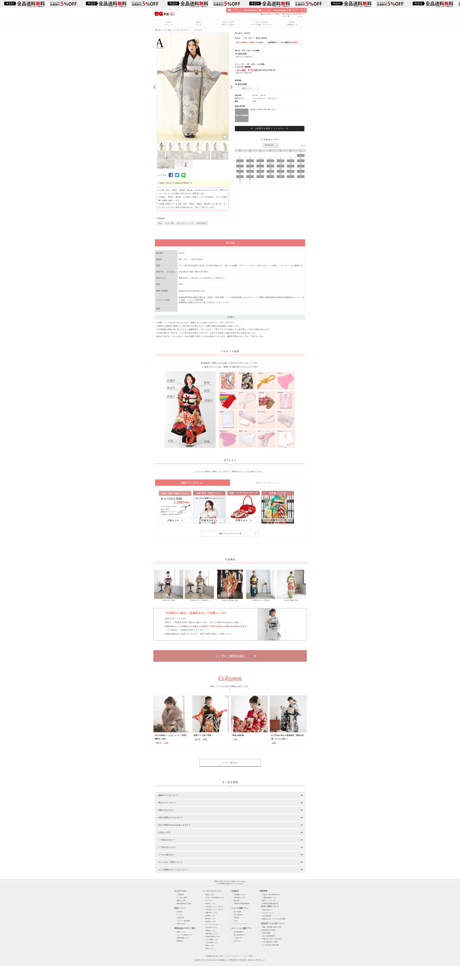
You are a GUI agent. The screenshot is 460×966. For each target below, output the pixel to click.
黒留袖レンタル (210, 918)
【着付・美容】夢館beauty (271, 894)
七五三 (236, 921)
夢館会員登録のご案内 (184, 903)
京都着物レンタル (239, 894)
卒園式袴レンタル (211, 912)
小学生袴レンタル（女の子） (214, 906)
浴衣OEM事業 (266, 916)
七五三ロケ (237, 941)
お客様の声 (180, 918)
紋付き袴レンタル (211, 927)
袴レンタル (209, 900)
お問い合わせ (181, 924)
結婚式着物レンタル (183, 938)
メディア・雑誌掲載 (183, 921)
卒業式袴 (237, 918)
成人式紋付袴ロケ (239, 935)
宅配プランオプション (192, 482)
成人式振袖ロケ (239, 932)
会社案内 (180, 912)
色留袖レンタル (210, 921)
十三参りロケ (238, 938)
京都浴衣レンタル (239, 897)
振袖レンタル (161, 30)
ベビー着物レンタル (211, 939)
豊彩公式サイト (267, 910)
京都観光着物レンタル (269, 897)
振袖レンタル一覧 (173, 30)
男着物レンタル (210, 930)
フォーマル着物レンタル (185, 935)
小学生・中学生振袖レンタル (214, 897)
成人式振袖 (237, 912)
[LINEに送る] (183, 177)
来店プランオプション (267, 482)
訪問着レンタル (210, 915)
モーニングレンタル (211, 924)
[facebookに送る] (171, 177)
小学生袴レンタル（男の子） (214, 909)
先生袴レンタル (210, 903)
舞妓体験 (237, 900)
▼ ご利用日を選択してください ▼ (270, 128)
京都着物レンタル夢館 (226, 960)
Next (231, 87)
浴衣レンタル (209, 948)
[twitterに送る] (177, 177)
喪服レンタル (209, 945)
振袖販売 (180, 941)
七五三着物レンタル (211, 942)
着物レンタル (181, 932)
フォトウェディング (240, 924)
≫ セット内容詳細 (195, 300)
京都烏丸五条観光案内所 (242, 903)
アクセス (180, 915)
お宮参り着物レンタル (212, 936)
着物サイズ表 (181, 900)
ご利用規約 (180, 894)
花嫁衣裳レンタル (211, 933)
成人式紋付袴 (238, 915)
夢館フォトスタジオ (268, 900)
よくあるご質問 (182, 897)
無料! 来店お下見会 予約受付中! (293, 14)
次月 (302, 146)
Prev (155, 87)
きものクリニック (268, 913)
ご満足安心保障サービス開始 (269, 14)
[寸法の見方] (171, 272)
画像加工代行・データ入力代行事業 (273, 919)
